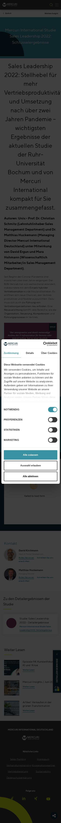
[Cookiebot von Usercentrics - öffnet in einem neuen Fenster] (43, 344)
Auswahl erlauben (30, 465)
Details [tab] (30, 353)
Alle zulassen (30, 454)
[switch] (52, 419)
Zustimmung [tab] (11, 353)
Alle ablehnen (30, 476)
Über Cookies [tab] (49, 353)
